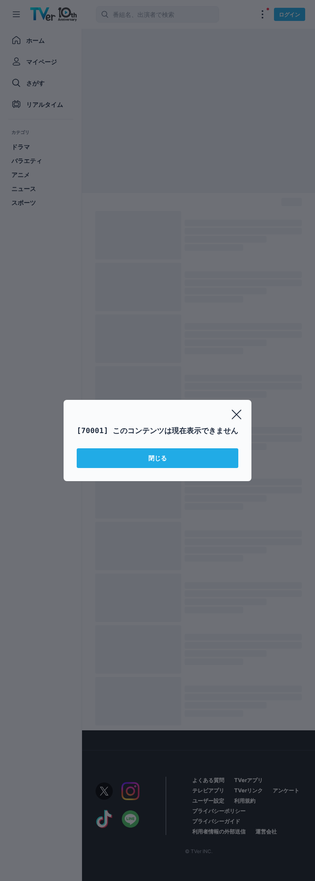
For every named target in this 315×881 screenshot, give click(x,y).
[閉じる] (237, 414)
